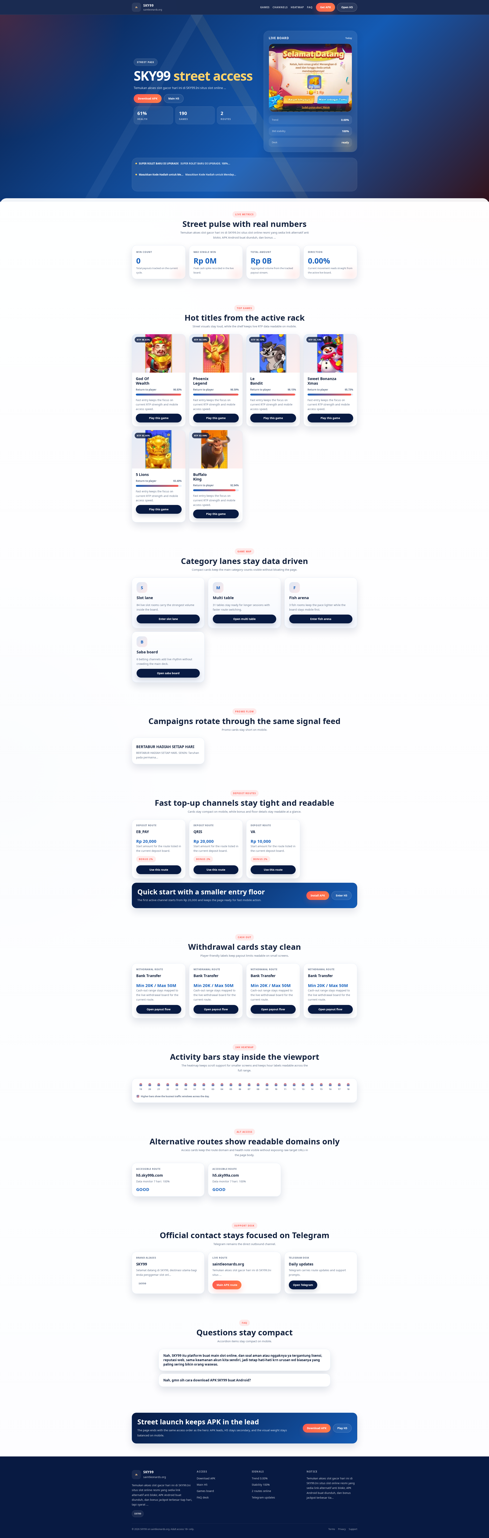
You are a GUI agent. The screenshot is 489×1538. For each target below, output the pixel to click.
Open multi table (244, 619)
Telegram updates (263, 1497)
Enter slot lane (168, 619)
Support (353, 1529)
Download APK (147, 98)
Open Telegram (303, 1285)
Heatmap (297, 7)
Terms (331, 1529)
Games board (205, 1491)
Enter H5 (341, 895)
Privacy (342, 1529)
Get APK (325, 7)
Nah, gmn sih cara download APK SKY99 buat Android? (207, 1380)
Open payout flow (159, 1009)
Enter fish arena (320, 619)
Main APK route (227, 1285)
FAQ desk (203, 1497)
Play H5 (342, 1428)
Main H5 (173, 98)
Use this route (158, 869)
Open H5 (347, 7)
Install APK (318, 895)
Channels (280, 7)
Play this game (158, 418)
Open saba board (168, 673)
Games (265, 7)
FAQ (310, 7)
